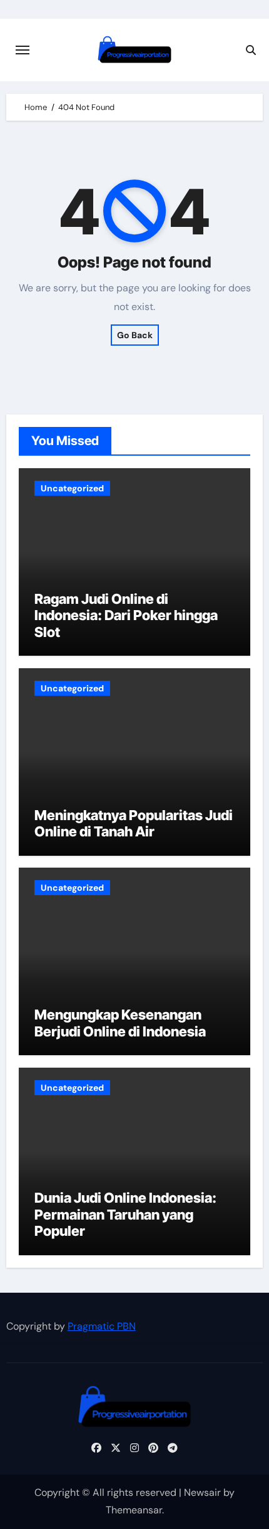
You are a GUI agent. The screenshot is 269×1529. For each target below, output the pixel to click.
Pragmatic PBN (102, 1326)
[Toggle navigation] (23, 50)
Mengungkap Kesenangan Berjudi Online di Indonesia (120, 1022)
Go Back (135, 335)
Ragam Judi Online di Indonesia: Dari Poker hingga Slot (126, 615)
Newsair (202, 1492)
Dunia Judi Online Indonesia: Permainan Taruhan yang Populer (125, 1214)
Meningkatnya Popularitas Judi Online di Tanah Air (133, 823)
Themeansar (134, 1509)
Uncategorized (72, 488)
